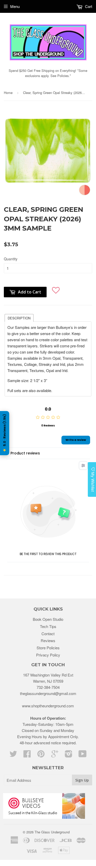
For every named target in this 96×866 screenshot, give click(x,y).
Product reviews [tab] (25, 453)
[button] (56, 289)
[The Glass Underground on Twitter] (13, 755)
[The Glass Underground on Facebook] (27, 755)
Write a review (76, 440)
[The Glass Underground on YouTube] (83, 755)
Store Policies (48, 647)
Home (8, 92)
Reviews (48, 640)
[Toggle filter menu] (83, 465)
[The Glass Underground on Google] (55, 755)
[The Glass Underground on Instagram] (68, 755)
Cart (88, 6)
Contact (48, 633)
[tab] (19, 317)
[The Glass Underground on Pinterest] (41, 755)
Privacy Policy (48, 655)
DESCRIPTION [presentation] (19, 318)
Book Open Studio (48, 619)
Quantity (10, 258)
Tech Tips (48, 626)
